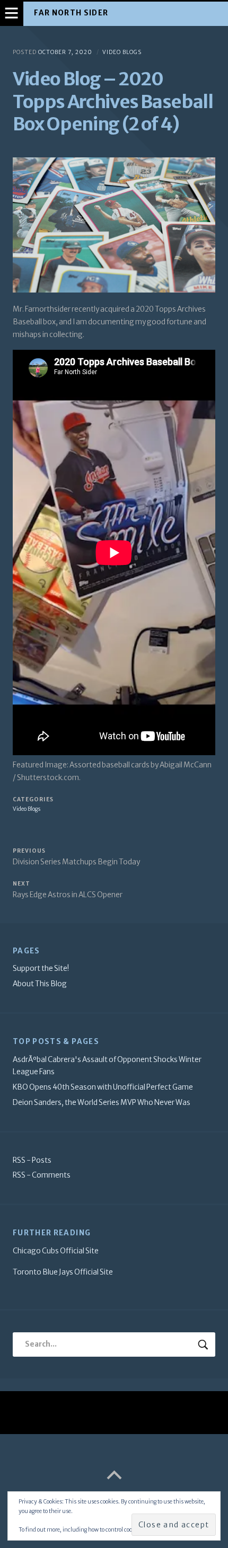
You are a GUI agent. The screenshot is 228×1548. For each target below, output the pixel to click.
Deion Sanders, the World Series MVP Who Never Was (101, 1102)
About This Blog (40, 983)
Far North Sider (71, 12)
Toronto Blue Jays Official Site (63, 1272)
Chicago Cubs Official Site (56, 1250)
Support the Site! (41, 968)
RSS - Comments (42, 1175)
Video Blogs (122, 52)
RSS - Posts (32, 1160)
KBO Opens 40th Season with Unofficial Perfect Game (103, 1087)
